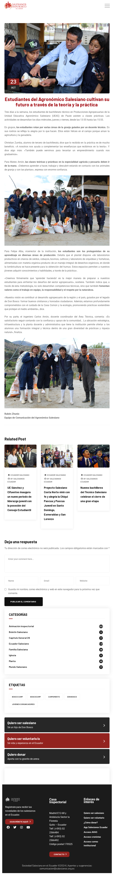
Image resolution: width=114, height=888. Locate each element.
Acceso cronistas (92, 837)
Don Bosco (72, 697)
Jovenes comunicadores (23, 704)
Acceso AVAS (90, 832)
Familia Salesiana (18, 649)
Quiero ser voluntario (94, 817)
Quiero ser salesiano (94, 813)
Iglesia (12, 655)
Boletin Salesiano (18, 632)
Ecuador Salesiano (20, 475)
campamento (54, 697)
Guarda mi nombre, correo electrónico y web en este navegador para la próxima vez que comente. (53, 591)
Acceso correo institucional (91, 843)
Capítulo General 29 (19, 637)
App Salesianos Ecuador (95, 827)
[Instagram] (21, 827)
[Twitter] (15, 827)
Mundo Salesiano (18, 666)
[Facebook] (8, 827)
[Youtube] (28, 827)
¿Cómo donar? (91, 822)
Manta (12, 661)
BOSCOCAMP (35, 697)
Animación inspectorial (21, 626)
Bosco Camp (17, 697)
